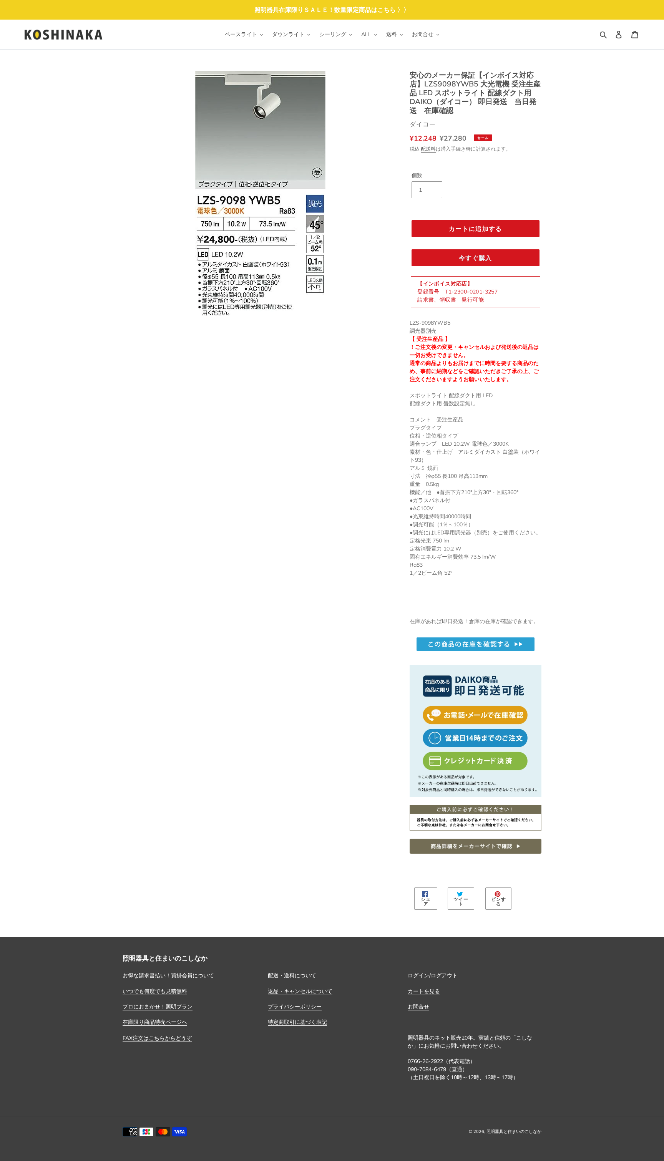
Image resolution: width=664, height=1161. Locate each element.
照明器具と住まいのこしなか (513, 1131)
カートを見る (424, 991)
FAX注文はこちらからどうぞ (157, 1038)
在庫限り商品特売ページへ (155, 1021)
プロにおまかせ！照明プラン (158, 1006)
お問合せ (418, 1006)
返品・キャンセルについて (300, 991)
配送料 (428, 149)
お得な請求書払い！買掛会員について (168, 975)
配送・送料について (292, 975)
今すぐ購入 (475, 258)
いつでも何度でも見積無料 (155, 991)
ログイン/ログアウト (433, 975)
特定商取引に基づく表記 (297, 1021)
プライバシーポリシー (295, 1006)
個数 (417, 175)
